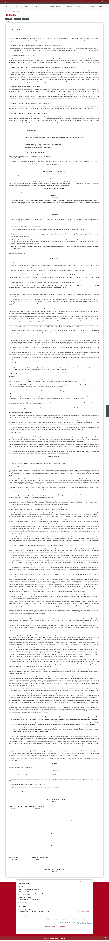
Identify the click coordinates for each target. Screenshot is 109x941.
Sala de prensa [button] (80, 6)
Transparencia (47, 926)
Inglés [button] (100, 6)
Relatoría (13, 11)
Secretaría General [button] (39, 6)
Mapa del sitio (54, 926)
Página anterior (62, 926)
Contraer (25, 18)
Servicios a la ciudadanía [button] (55, 6)
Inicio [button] (6, 6)
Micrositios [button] (92, 6)
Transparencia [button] (70, 6)
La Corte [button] (16, 6)
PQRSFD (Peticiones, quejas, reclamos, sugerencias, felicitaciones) (31, 903)
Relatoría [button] (26, 6)
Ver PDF (9, 18)
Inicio (8, 11)
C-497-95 (9, 21)
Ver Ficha (17, 18)
